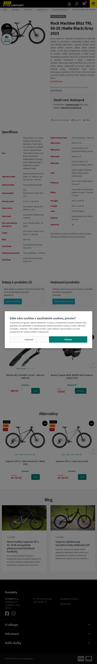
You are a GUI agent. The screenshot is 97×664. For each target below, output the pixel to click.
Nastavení (29, 339)
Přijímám (68, 339)
